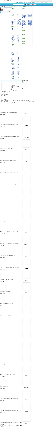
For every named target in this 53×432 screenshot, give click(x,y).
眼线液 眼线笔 (19, 18)
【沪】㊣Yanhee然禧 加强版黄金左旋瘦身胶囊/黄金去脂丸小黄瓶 (26, 120)
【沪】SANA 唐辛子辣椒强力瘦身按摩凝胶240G (26, 275)
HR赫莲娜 (12, 37)
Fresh (17, 38)
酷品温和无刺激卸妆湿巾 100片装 (5, 94)
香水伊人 (23, 30)
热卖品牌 (23, 9)
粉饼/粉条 (12, 24)
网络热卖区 (13, 8)
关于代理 (46, 2)
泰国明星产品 (30, 9)
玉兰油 (12, 57)
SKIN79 (12, 53)
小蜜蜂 (12, 30)
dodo (17, 51)
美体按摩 (12, 84)
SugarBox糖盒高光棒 (4, 99)
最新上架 (25, 2)
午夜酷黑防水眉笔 (3, 102)
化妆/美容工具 (13, 67)
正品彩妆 (12, 15)
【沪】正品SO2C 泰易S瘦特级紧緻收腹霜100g (26, 203)
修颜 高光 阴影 (19, 19)
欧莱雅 (18, 57)
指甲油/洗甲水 (19, 24)
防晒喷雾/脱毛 (24, 16)
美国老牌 (12, 35)
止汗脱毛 (18, 74)
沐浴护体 (12, 72)
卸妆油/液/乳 (24, 20)
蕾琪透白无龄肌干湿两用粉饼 (5, 86)
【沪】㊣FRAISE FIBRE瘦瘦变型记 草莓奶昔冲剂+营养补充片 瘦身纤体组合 (26, 227)
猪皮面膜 (12, 14)
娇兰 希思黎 (18, 41)
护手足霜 (12, 74)
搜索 (11, 89)
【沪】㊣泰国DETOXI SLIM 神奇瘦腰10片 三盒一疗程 (26, 251)
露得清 (12, 45)
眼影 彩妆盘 (18, 20)
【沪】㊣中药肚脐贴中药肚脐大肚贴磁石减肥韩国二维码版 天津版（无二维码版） (26, 418)
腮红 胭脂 (12, 23)
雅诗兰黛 (18, 36)
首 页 (17, 2)
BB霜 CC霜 (18, 21)
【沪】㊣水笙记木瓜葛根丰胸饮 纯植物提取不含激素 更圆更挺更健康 (26, 263)
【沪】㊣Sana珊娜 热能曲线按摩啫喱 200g (26, 286)
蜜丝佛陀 (12, 36)
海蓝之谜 (18, 40)
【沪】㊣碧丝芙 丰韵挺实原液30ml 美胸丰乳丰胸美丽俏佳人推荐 (32, 96)
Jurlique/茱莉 (13, 39)
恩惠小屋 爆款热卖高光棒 (4, 101)
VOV (17, 52)
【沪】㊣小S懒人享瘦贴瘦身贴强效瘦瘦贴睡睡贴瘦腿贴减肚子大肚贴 (26, 132)
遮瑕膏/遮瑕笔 (30, 24)
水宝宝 (18, 39)
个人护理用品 (13, 66)
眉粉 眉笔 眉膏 (19, 23)
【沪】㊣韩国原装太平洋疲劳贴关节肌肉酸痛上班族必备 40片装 (26, 167)
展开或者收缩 (13, 85)
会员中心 (38, 2)
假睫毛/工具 (18, 67)
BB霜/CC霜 (29, 25)
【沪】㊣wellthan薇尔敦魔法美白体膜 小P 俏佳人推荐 (26, 298)
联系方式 (42, 2)
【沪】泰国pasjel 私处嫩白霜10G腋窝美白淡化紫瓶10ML (26, 370)
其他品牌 (18, 61)
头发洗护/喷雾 (24, 39)
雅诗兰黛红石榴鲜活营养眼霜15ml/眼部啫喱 (5, 100)
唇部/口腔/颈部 (30, 14)
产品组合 (18, 77)
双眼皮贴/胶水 (13, 68)
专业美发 (23, 38)
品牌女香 (12, 64)
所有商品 (26, 80)
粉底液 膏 (12, 22)
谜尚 (17, 53)
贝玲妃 (12, 29)
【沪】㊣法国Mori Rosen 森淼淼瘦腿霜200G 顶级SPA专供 (26, 310)
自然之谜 (18, 9)
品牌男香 (18, 64)
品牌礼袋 (12, 78)
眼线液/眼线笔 (24, 22)
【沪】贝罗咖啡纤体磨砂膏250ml (26, 382)
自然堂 (18, 60)
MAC (17, 54)
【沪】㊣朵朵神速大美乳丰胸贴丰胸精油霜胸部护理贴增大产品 (26, 191)
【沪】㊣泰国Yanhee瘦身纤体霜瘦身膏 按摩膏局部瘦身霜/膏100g (26, 394)
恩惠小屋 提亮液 (3, 95)
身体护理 (18, 73)
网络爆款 (12, 71)
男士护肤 (23, 43)
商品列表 (21, 2)
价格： (12, 88)
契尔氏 (12, 27)
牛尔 (17, 28)
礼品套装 (12, 77)
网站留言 (33, 2)
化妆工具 (23, 41)
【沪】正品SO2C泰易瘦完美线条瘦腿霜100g (26, 215)
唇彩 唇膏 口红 (13, 18)
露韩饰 (12, 52)
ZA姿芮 (18, 59)
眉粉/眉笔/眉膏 (30, 21)
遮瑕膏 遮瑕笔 (19, 22)
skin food (12, 51)
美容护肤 (23, 8)
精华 (23, 14)
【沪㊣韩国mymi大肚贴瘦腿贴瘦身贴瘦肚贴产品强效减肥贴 (26, 155)
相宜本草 (12, 60)
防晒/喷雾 (18, 71)
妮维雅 (18, 58)
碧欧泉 (12, 41)
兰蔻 (17, 27)
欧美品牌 (12, 26)
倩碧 (17, 30)
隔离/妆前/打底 (30, 20)
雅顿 (17, 29)
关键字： (12, 87)
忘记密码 (5, 11)
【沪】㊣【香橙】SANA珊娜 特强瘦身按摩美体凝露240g (26, 179)
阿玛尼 (12, 38)
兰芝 (17, 45)
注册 (3, 11)
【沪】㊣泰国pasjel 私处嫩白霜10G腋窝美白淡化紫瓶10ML (26, 346)
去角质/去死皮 (30, 15)
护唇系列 (12, 73)
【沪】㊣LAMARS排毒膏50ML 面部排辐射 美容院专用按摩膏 (26, 322)
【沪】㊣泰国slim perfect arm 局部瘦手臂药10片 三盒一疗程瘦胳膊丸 (26, 239)
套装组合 (12, 76)
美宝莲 (12, 59)
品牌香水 (12, 63)
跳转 (3, 426)
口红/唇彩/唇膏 (30, 22)
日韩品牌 (12, 44)
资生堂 (12, 46)
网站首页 (23, 80)
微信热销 (12, 9)
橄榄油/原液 (24, 15)
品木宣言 (18, 35)
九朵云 (18, 14)
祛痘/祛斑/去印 (30, 16)
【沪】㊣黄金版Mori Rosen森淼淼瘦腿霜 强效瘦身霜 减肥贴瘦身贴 (32, 108)
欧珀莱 (12, 58)
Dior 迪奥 (12, 40)
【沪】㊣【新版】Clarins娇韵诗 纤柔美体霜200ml (26, 358)
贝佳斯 (12, 28)
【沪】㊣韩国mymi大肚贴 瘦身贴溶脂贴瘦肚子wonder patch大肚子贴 (26, 406)
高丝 (17, 46)
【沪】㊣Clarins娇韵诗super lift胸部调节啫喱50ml (26, 143)
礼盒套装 (23, 17)
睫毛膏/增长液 (24, 21)
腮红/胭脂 (23, 23)
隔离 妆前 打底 (13, 21)
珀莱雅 (12, 61)
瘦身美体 (23, 34)
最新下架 (29, 2)
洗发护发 (18, 72)
